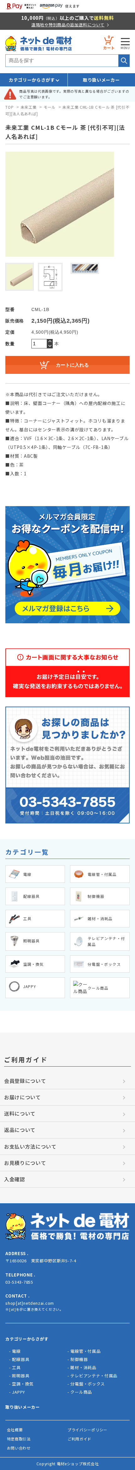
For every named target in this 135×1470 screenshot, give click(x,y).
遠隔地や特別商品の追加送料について (68, 25)
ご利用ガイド (79, 1438)
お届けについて (22, 1097)
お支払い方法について (30, 1146)
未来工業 (29, 107)
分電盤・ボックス (87, 1384)
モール (50, 107)
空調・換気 (23, 1384)
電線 (16, 1351)
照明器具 (20, 1376)
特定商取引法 (19, 1438)
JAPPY (18, 1392)
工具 (16, 1367)
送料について (19, 1113)
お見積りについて (25, 1163)
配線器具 (20, 1359)
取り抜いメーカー (22, 1407)
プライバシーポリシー (87, 1429)
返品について (19, 1130)
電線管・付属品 (85, 1351)
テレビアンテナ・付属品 (93, 1376)
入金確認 (14, 1179)
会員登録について (25, 1081)
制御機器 (79, 1359)
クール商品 (81, 1392)
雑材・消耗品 (83, 1367)
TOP (9, 107)
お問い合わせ (19, 1448)
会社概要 (15, 1429)
